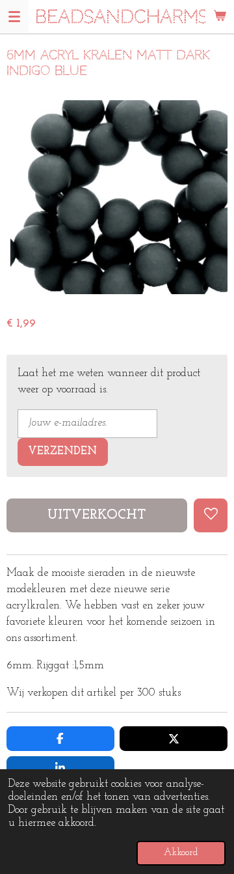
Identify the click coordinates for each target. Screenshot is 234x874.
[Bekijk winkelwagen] (219, 16)
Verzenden (62, 451)
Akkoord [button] (181, 853)
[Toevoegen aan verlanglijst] (211, 515)
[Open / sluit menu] (14, 16)
